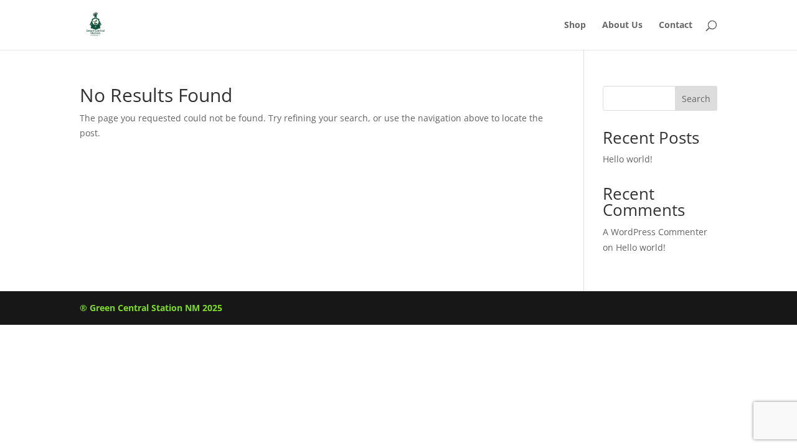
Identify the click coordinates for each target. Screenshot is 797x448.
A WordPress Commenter (655, 232)
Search (696, 99)
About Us (622, 25)
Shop (575, 25)
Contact (675, 25)
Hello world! (628, 159)
